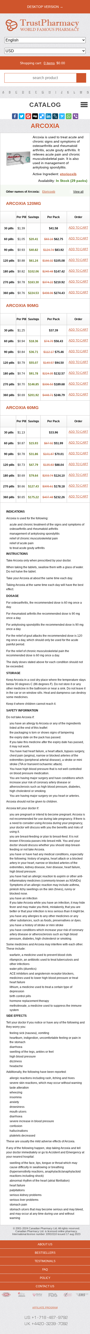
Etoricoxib (48, 191)
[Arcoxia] (18, 159)
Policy (45, 1278)
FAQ (45, 1269)
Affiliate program (45, 1307)
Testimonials (45, 1261)
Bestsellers (45, 1252)
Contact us (45, 1286)
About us (45, 1244)
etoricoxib (68, 174)
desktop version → (45, 7)
